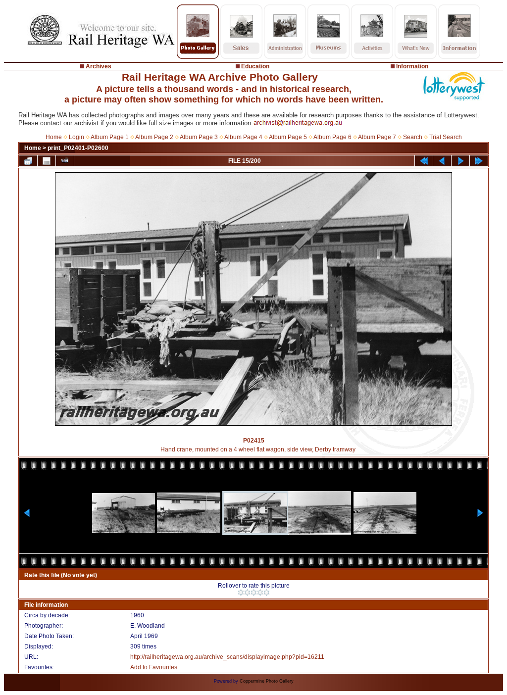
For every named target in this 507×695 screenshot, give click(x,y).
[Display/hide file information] (46, 160)
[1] (241, 592)
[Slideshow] (65, 160)
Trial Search (445, 137)
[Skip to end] (479, 160)
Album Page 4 (243, 137)
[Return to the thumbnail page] (28, 160)
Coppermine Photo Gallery (267, 681)
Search (412, 137)
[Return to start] (424, 160)
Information (412, 66)
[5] (266, 592)
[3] (254, 592)
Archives (98, 66)
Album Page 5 (288, 137)
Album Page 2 (154, 137)
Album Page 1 (110, 137)
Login (76, 137)
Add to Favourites (153, 667)
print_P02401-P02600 (78, 148)
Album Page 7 (377, 137)
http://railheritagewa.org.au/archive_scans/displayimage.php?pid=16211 (227, 656)
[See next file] (460, 160)
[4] (260, 592)
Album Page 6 (332, 137)
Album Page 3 (199, 137)
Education (255, 66)
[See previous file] (442, 160)
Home (54, 137)
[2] (247, 592)
